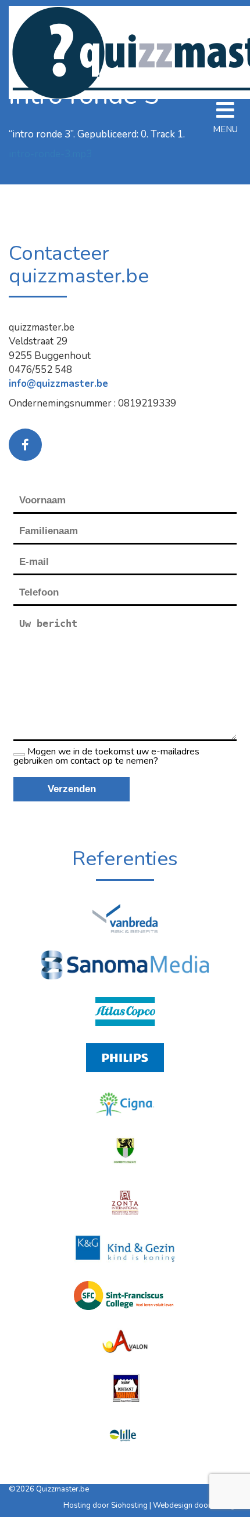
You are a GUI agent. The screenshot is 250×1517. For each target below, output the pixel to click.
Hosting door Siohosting (106, 1505)
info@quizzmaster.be (58, 383)
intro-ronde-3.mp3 (50, 154)
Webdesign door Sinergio (197, 1505)
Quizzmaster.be (62, 1489)
